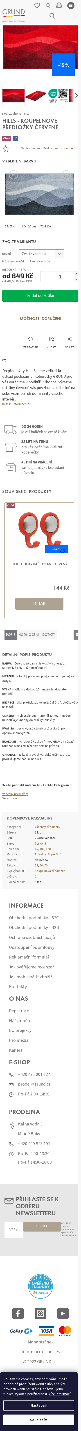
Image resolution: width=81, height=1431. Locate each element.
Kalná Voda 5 (30, 1124)
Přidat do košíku (40, 296)
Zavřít (26, 332)
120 (48, 849)
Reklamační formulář (29, 957)
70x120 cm (47, 226)
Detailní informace (14, 404)
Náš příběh (19, 1021)
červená (40, 843)
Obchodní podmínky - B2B (34, 928)
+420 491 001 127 (34, 1075)
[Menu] (70, 5)
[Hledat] (48, 5)
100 (42, 849)
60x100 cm (29, 226)
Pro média (18, 1040)
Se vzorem (9, 798)
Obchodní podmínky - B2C (34, 918)
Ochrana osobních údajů (32, 938)
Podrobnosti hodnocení (59, 148)
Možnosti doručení (40, 319)
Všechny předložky (15, 794)
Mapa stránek (41, 1342)
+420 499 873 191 (34, 1144)
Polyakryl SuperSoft (48, 854)
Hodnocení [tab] (28, 635)
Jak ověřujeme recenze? (31, 967)
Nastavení (39, 1405)
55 (36, 865)
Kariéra (15, 1050)
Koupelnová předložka (50, 871)
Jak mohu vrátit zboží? (30, 977)
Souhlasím (38, 1419)
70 (45, 865)
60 (41, 865)
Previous (20, 174)
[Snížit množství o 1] (76, 279)
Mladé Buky (29, 1134)
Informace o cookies (41, 1352)
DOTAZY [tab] (48, 635)
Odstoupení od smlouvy (31, 948)
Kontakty (18, 987)
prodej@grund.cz (34, 1084)
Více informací (59, 1394)
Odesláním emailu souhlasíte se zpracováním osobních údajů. (68, 1229)
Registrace (19, 1011)
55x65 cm (11, 226)
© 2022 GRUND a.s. (40, 1362)
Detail (39, 604)
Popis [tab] (10, 635)
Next (61, 174)
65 (36, 849)
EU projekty (20, 1031)
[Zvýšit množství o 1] (76, 274)
